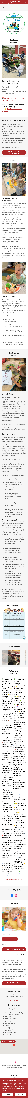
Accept (20, 1094)
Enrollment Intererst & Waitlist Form (14, 983)
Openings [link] (14, 1075)
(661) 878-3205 (10, 939)
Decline (7, 1094)
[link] (12, 896)
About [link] (14, 1077)
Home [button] (14, 1071)
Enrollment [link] (14, 1073)
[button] (3, 7)
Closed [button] (15, 1009)
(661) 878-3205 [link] (14, 1000)
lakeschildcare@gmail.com (14, 949)
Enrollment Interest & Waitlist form (14, 152)
